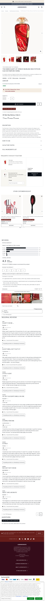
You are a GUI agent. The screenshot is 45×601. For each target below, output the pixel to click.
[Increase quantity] (12, 98)
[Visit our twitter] (22, 539)
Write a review (15, 78)
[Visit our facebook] (19, 539)
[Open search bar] (4, 7)
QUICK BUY (11, 225)
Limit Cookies (38, 598)
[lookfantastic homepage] (22, 7)
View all (40, 83)
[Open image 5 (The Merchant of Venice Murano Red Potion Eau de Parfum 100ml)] (33, 59)
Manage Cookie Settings (6, 598)
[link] (38, 7)
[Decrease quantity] (4, 98)
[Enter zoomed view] (40, 51)
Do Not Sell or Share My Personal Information (22, 556)
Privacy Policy (18, 596)
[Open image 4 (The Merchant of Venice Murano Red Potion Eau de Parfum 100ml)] (26, 59)
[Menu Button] (1, 7)
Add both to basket (34, 174)
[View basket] (41, 7)
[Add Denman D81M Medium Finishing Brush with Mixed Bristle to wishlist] (41, 196)
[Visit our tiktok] (30, 539)
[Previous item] (2, 211)
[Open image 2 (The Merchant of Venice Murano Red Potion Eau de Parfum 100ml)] (11, 59)
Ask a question (22, 78)
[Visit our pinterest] (33, 539)
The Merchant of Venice (14, 10)
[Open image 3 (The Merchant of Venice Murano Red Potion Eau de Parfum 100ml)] (19, 59)
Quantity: (5, 95)
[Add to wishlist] (39, 104)
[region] (22, 591)
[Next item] (42, 211)
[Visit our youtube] (28, 539)
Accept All (31, 598)
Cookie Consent (22, 554)
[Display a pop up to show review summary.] (10, 221)
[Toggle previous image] (2, 33)
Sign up (39, 533)
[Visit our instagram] (25, 539)
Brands (6, 10)
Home (2, 10)
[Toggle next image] (42, 33)
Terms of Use (25, 596)
